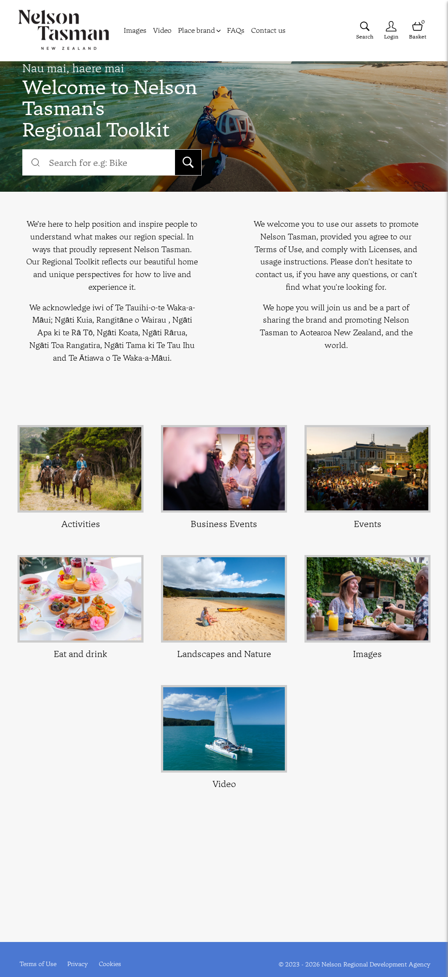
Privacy (77, 964)
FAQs (236, 30)
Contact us (268, 30)
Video (162, 30)
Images (135, 30)
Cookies (110, 964)
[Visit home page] (64, 30)
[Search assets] (188, 162)
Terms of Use (38, 964)
